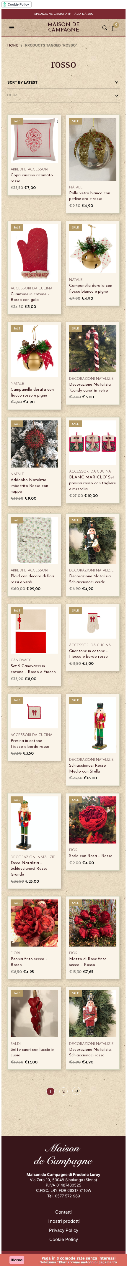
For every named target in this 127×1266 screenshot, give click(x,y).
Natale (76, 187)
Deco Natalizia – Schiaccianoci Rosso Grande (29, 869)
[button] (12, 28)
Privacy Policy (63, 1230)
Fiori (73, 850)
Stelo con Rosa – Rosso (91, 856)
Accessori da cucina (31, 288)
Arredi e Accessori (29, 169)
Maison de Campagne (64, 27)
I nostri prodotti (64, 1221)
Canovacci (21, 660)
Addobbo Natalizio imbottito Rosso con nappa (29, 486)
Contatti (63, 1212)
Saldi (16, 1044)
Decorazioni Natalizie (91, 379)
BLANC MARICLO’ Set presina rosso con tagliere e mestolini (92, 483)
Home (12, 45)
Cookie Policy (63, 1239)
